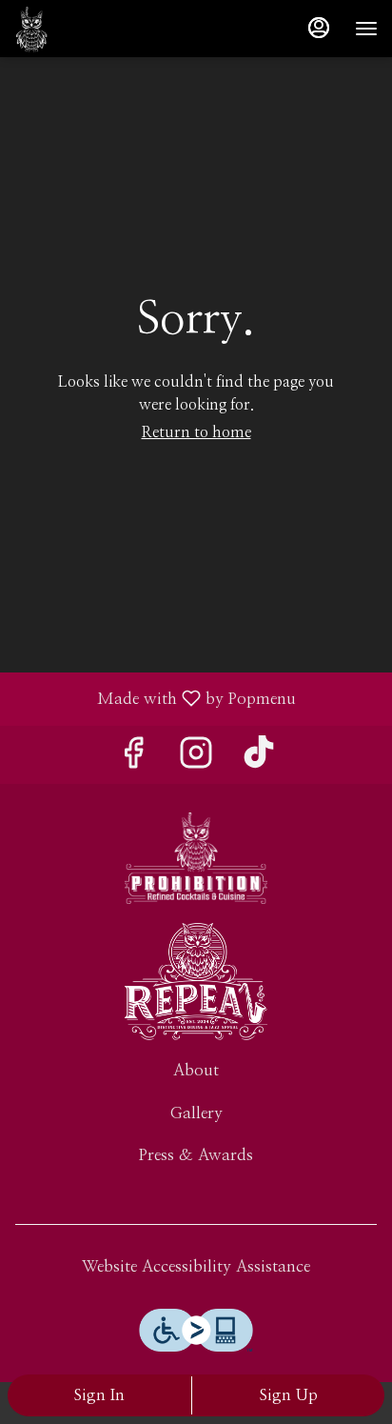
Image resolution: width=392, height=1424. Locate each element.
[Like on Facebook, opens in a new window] (133, 759)
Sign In (99, 1395)
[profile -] (318, 27)
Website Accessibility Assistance (196, 1266)
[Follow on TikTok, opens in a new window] (259, 759)
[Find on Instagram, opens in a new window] (196, 759)
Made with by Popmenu (155, 699)
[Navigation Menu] (366, 28)
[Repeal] (196, 980)
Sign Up (289, 1395)
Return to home (196, 432)
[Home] (196, 857)
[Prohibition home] (61, 28)
